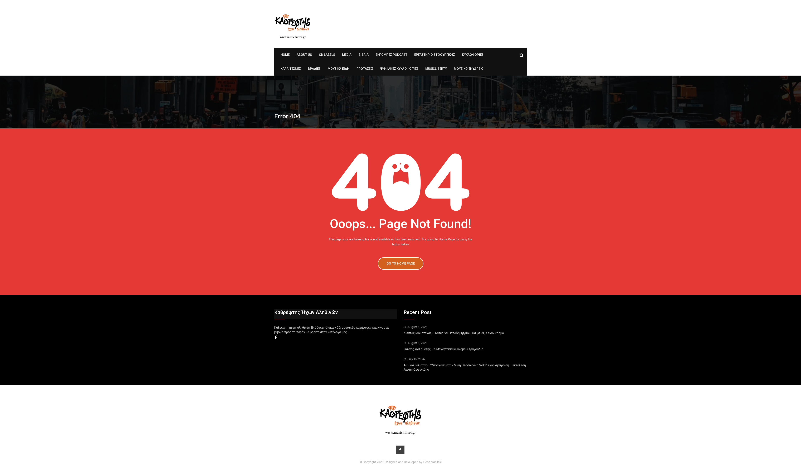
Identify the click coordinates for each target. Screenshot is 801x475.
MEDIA (346, 55)
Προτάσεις (364, 69)
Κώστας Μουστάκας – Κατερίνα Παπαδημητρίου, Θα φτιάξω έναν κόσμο (455, 333)
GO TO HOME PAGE (401, 263)
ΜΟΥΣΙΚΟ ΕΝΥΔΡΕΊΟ (469, 69)
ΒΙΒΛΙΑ (364, 55)
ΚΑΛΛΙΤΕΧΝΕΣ (291, 69)
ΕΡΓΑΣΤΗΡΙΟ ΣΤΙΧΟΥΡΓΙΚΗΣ (434, 55)
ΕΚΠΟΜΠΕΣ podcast (391, 55)
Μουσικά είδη (338, 69)
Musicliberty (436, 69)
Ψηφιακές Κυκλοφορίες (399, 69)
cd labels (327, 55)
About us (304, 55)
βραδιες (314, 69)
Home (285, 55)
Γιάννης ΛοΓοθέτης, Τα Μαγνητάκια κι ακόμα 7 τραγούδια (443, 349)
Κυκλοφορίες (473, 55)
